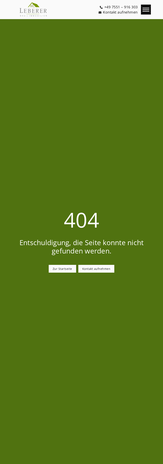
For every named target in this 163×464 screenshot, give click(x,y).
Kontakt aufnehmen (96, 269)
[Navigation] (146, 10)
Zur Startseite (62, 269)
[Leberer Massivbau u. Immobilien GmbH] (33, 9)
